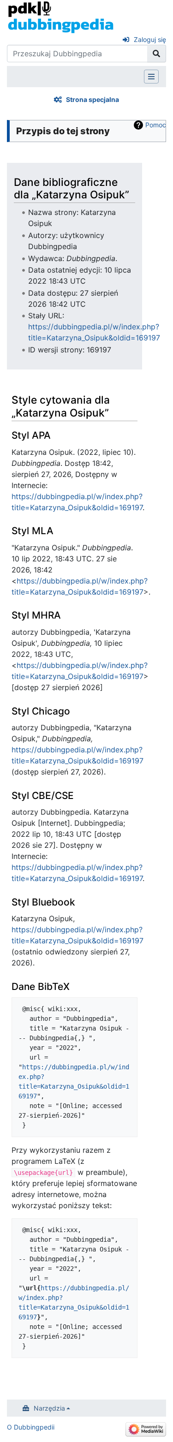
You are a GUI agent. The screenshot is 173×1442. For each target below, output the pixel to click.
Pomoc (155, 125)
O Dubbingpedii (30, 1427)
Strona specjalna (92, 99)
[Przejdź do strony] (156, 53)
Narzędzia (49, 1408)
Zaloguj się (150, 39)
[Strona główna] (60, 16)
